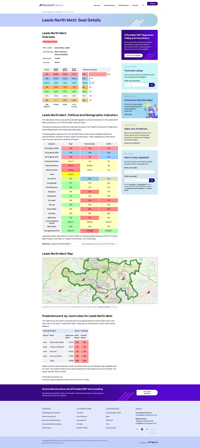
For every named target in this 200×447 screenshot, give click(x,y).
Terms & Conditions (91, 440)
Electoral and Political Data (51, 420)
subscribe (132, 184)
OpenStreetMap (104, 307)
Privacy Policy (103, 440)
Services (97, 5)
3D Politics (109, 420)
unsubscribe (142, 184)
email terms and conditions (135, 188)
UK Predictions (109, 5)
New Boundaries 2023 (113, 413)
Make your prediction (132, 143)
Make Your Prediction (135, 128)
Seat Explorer (59, 12)
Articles (135, 5)
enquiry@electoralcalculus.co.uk (146, 415)
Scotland (80, 424)
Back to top (153, 433)
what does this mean (72, 130)
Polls (107, 424)
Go (152, 85)
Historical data (111, 428)
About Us (81, 440)
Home (44, 12)
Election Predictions (49, 416)
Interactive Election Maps (138, 100)
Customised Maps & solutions (52, 424)
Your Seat (80, 413)
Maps (107, 416)
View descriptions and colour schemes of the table (98, 244)
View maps (128, 114)
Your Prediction (82, 416)
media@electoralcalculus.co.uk (146, 423)
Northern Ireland (82, 428)
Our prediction (81, 420)
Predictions (50, 12)
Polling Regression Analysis (51, 413)
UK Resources (124, 5)
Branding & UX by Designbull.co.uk (53, 443)
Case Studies (46, 428)
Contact (152, 4)
